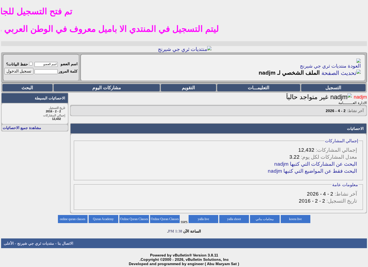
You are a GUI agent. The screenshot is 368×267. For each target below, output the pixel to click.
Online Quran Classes (134, 219)
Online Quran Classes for (165, 220)
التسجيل (333, 87)
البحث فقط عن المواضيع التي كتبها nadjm (312, 171)
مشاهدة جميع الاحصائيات (22, 128)
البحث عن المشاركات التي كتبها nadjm (315, 164)
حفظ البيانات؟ (17, 64)
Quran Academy (103, 219)
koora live (295, 219)
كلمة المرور (68, 71)
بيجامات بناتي (265, 219)
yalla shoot (234, 219)
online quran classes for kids (72, 220)
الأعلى (9, 243)
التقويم (188, 87)
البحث (27, 87)
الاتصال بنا (65, 243)
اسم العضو (69, 64)
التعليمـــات (258, 87)
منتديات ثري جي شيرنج (323, 66)
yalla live (203, 219)
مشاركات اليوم (106, 87)
